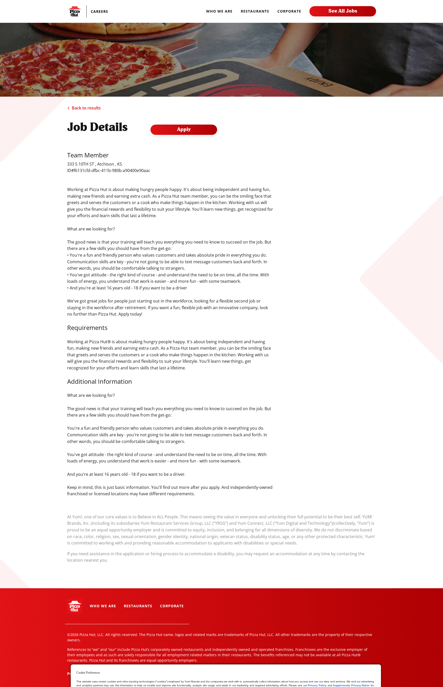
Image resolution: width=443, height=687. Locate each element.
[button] (104, 11)
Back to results (86, 108)
